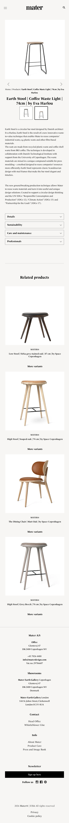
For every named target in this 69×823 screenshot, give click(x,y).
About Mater (34, 742)
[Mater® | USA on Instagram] (37, 782)
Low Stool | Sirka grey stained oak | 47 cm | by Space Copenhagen (35, 355)
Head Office (34, 721)
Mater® (34, 349)
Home (8, 89)
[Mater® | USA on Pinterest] (45, 782)
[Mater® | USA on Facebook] (41, 782)
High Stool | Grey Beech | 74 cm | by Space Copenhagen (34, 604)
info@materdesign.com (34, 659)
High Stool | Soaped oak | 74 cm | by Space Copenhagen (35, 439)
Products (16, 89)
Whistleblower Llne (34, 725)
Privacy (34, 812)
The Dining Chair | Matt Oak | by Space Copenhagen (35, 521)
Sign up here (34, 774)
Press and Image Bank (34, 749)
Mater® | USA (27, 805)
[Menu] (5, 8)
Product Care (35, 745)
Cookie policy (34, 816)
